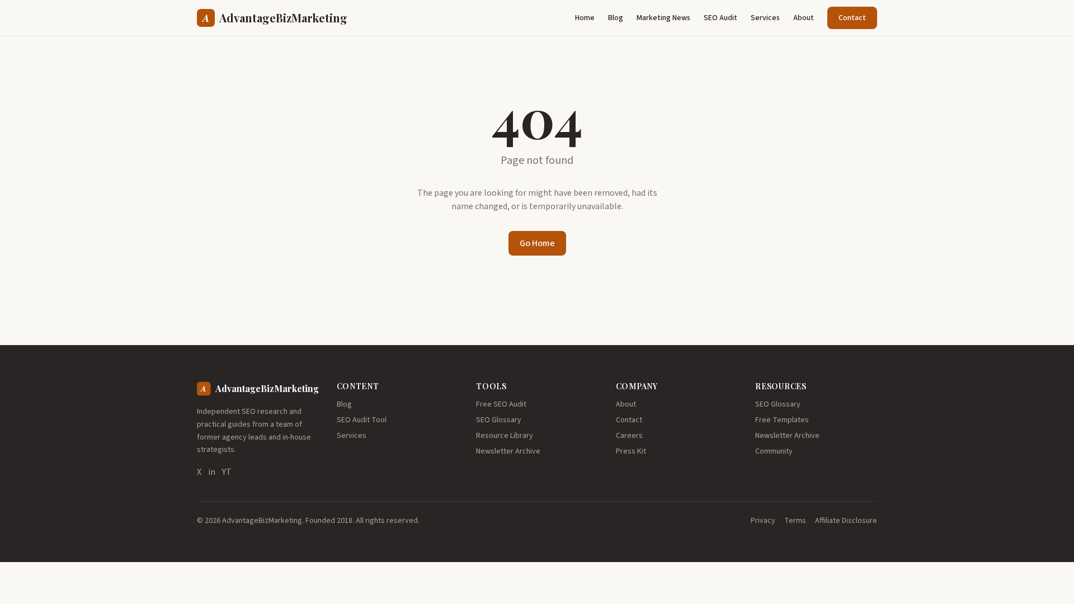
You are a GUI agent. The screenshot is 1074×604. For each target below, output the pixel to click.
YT (227, 472)
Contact (852, 17)
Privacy (763, 520)
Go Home (537, 243)
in (211, 472)
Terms (795, 520)
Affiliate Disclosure (846, 520)
